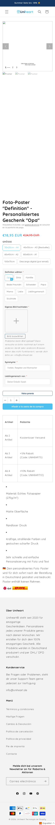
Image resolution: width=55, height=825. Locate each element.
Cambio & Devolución (18, 724)
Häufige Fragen (15, 716)
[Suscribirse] (45, 781)
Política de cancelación (19, 731)
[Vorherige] (6, 46)
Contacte (11, 753)
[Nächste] (49, 46)
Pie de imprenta (15, 746)
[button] (6, 11)
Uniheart (21, 819)
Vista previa (27, 393)
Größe (7, 241)
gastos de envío (32, 225)
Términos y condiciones (20, 709)
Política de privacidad (18, 738)
